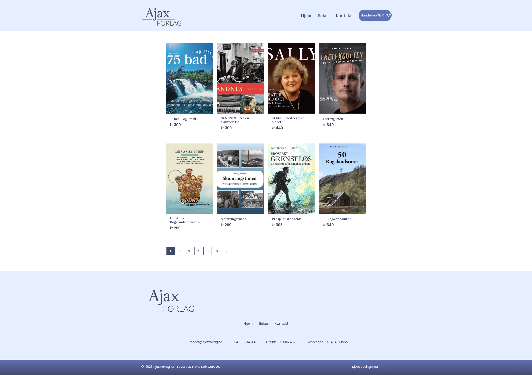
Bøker (263, 323)
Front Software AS (206, 366)
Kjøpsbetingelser (365, 366)
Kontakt (281, 323)
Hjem (248, 323)
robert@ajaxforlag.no (206, 342)
